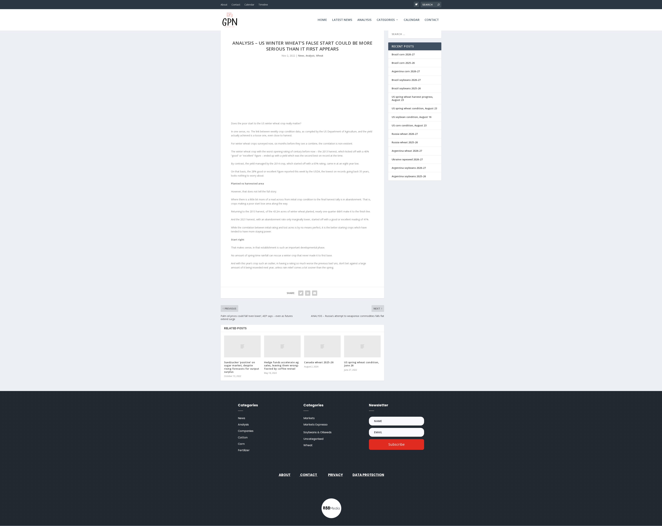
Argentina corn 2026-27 (406, 71)
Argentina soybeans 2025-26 (409, 176)
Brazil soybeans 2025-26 (406, 88)
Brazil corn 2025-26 (403, 62)
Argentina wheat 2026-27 (407, 150)
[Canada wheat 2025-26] (322, 346)
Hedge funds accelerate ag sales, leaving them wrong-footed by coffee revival (281, 365)
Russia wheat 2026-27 (405, 134)
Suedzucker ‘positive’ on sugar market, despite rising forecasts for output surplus (241, 367)
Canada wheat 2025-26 (318, 362)
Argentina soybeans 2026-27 (409, 167)
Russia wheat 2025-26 (405, 142)
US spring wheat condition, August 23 (414, 108)
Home (322, 20)
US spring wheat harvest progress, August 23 (412, 98)
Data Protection (368, 475)
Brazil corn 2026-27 (403, 54)
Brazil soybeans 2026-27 (406, 80)
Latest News (342, 20)
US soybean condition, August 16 (411, 117)
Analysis (364, 20)
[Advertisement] (302, 92)
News (301, 55)
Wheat (319, 55)
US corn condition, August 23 (409, 125)
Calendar (249, 4)
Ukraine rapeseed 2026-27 (407, 159)
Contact (236, 4)
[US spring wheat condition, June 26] (362, 346)
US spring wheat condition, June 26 (361, 364)
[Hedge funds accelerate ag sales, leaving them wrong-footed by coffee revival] (282, 346)
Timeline (263, 4)
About (224, 4)
